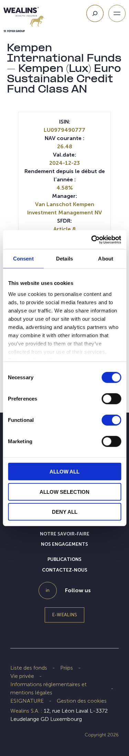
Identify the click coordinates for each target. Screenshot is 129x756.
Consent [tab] (23, 259)
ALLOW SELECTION (64, 491)
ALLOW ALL (64, 472)
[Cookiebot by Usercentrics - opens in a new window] (92, 239)
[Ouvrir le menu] (117, 13)
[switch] (111, 400)
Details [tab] (64, 259)
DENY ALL (64, 512)
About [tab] (105, 259)
